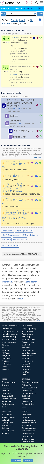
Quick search (31, 281)
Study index (6, 355)
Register (10, 431)
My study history (7, 425)
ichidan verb (15, 37)
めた (18, 190)
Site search (6, 345)
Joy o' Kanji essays (29, 353)
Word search (26, 425)
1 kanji (22, 19)
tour (21, 298)
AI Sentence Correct (29, 388)
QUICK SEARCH (16, 8)
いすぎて (11, 212)
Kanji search (26, 417)
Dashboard (7, 281)
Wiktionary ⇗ (6, 239)
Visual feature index (9, 342)
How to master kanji (9, 336)
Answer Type (6, 401)
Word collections (8, 404)
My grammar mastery (31, 382)
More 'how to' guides (9, 339)
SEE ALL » (38, 158)
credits (37, 320)
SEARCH (4, 8)
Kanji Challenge (27, 355)
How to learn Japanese (10, 334)
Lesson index (6, 358)
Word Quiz (5, 390)
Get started (28, 460)
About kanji (26, 336)
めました (18, 176)
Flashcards (26, 347)
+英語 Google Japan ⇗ (24, 230)
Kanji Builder (26, 364)
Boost (24, 374)
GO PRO (5, 433)
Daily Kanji (5, 428)
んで (5, 190)
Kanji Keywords (27, 361)
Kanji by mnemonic (29, 422)
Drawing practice (28, 342)
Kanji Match (26, 369)
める (6, 38)
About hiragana (27, 331)
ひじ (7, 176)
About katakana (27, 334)
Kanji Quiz (25, 358)
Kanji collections (28, 350)
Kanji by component (29, 420)
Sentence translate (29, 428)
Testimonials (6, 364)
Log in (4, 431)
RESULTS (28, 8)
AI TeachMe (26, 385)
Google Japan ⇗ (8, 230)
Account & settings (8, 417)
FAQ (3, 347)
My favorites (6, 420)
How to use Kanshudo (10, 331)
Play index (5, 361)
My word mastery (9, 382)
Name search (27, 436)
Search (40, 14)
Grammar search (28, 433)
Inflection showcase (29, 393)
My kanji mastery (30, 328)
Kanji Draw (26, 366)
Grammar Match (28, 401)
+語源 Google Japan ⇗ (30, 235)
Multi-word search (28, 431)
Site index (5, 350)
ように (9, 217)
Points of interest (28, 441)
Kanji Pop (25, 372)
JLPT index (6, 353)
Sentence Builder (8, 396)
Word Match (6, 393)
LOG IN (16, 108)
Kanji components (28, 339)
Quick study (26, 345)
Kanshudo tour (7, 328)
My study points (7, 422)
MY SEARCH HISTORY (10, 245)
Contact (4, 366)
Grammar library (28, 390)
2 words (14, 19)
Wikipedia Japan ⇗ (20, 239)
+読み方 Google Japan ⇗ (11, 235)
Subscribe (5, 369)
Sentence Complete (9, 398)
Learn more (16, 460)
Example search (28, 439)
